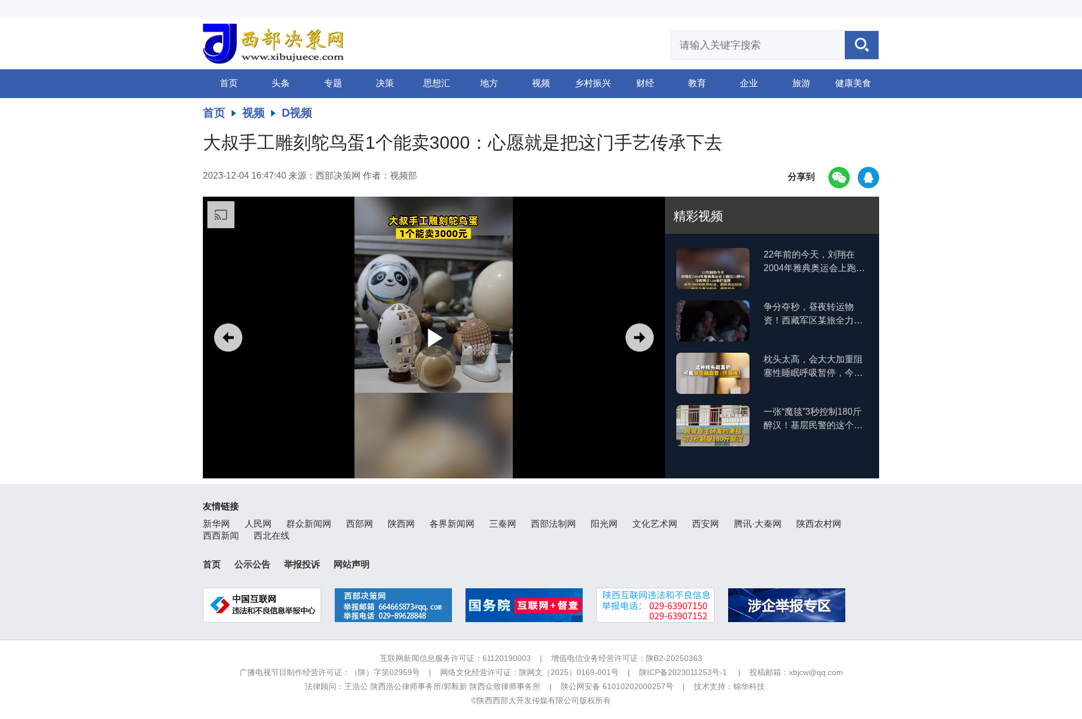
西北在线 (272, 535)
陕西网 (401, 524)
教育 (697, 83)
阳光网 (604, 524)
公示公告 (252, 564)
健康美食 (853, 83)
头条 (281, 83)
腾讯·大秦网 (758, 524)
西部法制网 (553, 524)
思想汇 (436, 83)
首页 (229, 83)
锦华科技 (749, 686)
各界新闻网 (452, 524)
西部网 (359, 524)
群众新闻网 (308, 524)
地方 (489, 83)
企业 (749, 83)
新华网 (216, 524)
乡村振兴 (593, 83)
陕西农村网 (818, 524)
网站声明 (352, 564)
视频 (541, 83)
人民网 (258, 524)
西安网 (705, 524)
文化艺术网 (654, 524)
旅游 (801, 83)
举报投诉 (302, 564)
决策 (385, 83)
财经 (645, 83)
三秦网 (502, 524)
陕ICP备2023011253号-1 (683, 672)
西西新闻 (221, 535)
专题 (333, 83)
